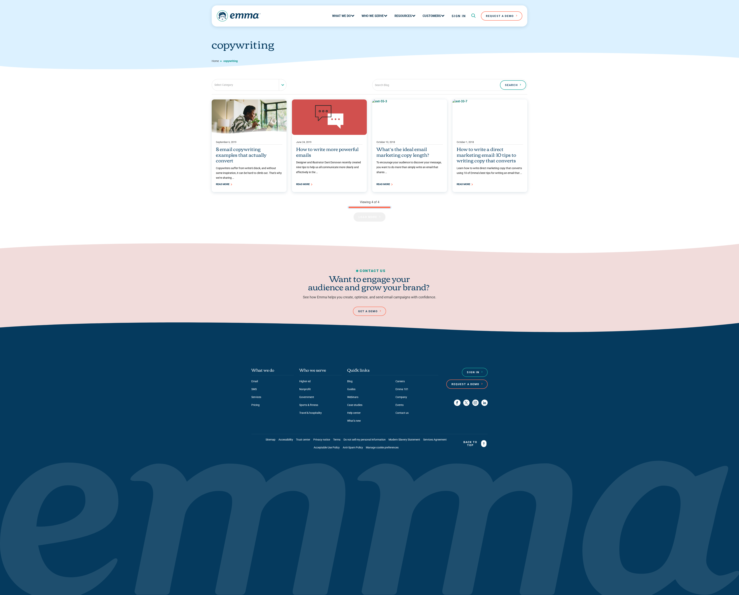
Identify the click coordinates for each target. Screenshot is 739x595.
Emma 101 (401, 389)
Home (215, 61)
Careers (400, 381)
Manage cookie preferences (382, 447)
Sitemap (270, 439)
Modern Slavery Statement (404, 439)
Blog (350, 381)
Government (306, 397)
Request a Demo (465, 384)
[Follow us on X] (466, 403)
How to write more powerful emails (327, 152)
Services (256, 397)
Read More (223, 184)
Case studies (354, 404)
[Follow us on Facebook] (457, 403)
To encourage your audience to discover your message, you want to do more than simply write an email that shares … (408, 167)
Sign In (459, 16)
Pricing (255, 404)
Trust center (303, 439)
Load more (368, 217)
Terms (336, 439)
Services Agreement (435, 439)
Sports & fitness (308, 404)
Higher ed (305, 381)
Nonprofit (305, 389)
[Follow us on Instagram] (475, 403)
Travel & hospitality (310, 412)
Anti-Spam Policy (353, 447)
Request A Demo (500, 16)
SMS (254, 389)
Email (254, 381)
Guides (351, 389)
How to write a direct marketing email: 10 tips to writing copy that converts (486, 154)
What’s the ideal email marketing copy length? (402, 152)
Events (399, 404)
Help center (354, 412)
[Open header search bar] (473, 16)
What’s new (354, 420)
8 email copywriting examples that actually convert (241, 154)
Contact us (402, 412)
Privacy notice (321, 439)
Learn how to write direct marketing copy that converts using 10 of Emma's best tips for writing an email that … (489, 170)
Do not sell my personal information (365, 439)
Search (511, 85)
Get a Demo (368, 311)
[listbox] (249, 85)
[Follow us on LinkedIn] (484, 403)
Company (401, 397)
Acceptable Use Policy (327, 447)
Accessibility (285, 439)
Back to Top (470, 444)
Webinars (352, 397)
